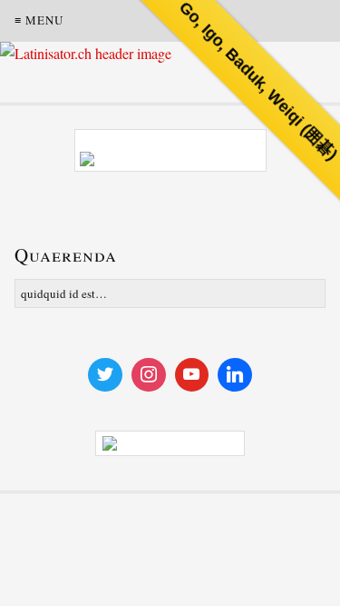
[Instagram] (148, 375)
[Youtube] (192, 375)
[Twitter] (105, 375)
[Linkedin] (235, 375)
